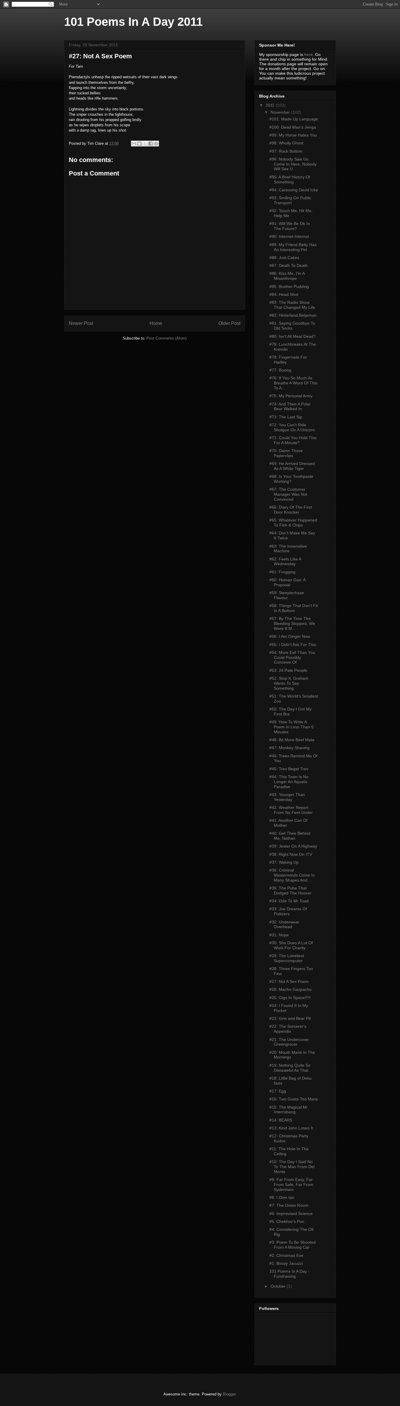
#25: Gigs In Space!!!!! (290, 997)
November (281, 112)
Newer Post (81, 323)
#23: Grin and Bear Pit (290, 1018)
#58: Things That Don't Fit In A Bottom (293, 608)
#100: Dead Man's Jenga (292, 127)
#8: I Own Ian (281, 1197)
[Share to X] (145, 143)
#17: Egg (277, 1091)
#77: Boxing (280, 370)
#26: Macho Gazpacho (290, 989)
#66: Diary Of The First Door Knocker (290, 509)
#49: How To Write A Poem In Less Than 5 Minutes (291, 727)
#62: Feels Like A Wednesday (285, 561)
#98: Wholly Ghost (286, 143)
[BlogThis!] (139, 143)
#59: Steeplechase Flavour (286, 595)
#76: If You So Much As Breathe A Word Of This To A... (293, 383)
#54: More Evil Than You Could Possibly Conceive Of (292, 657)
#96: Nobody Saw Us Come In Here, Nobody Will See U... (293, 164)
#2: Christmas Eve (286, 1255)
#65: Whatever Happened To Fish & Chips (293, 522)
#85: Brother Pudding (289, 286)
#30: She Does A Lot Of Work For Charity (291, 945)
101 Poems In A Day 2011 (133, 21)
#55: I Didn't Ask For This (292, 644)
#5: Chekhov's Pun (286, 1221)
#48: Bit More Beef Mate (291, 739)
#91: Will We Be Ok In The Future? (289, 226)
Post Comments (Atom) (166, 338)
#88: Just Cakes (284, 257)
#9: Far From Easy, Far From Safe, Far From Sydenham (291, 1184)
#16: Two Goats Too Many (293, 1099)
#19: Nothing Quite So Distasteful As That (289, 1068)
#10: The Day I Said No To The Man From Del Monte (291, 1166)
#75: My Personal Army (290, 395)
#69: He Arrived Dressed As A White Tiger (292, 466)
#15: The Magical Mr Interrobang (288, 1109)
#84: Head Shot (283, 294)
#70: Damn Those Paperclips (286, 453)
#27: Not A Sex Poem (289, 981)
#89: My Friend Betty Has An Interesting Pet (293, 247)
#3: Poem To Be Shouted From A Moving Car (292, 1245)
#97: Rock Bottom (285, 151)
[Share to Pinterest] (156, 143)
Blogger (229, 1394)
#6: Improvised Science (291, 1213)
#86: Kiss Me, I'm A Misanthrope (287, 276)
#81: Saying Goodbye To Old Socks (292, 325)
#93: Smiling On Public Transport (290, 200)
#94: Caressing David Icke (293, 190)
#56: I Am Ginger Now (289, 636)
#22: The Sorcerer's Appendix (287, 1029)
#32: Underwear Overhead (284, 924)
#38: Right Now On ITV (290, 854)
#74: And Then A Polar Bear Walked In (290, 406)
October (279, 1286)
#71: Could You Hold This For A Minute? (293, 440)
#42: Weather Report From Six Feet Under (291, 810)
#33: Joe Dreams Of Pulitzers (288, 911)
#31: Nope (279, 935)
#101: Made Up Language (293, 119)
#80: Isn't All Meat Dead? (292, 336)
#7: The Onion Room (288, 1205)
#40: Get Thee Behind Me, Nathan (289, 836)
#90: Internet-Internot (289, 236)
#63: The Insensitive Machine (288, 548)
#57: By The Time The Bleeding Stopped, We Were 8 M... (292, 623)
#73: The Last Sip (285, 417)
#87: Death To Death (288, 265)
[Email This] (134, 143)
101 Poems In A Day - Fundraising (289, 1274)
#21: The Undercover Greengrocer (289, 1042)
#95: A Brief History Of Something (289, 179)
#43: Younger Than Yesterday (287, 797)
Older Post (229, 323)
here (308, 54)
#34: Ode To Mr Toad (289, 901)
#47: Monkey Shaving (289, 747)
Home (156, 323)
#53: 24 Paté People (288, 670)
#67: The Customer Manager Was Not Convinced (288, 494)
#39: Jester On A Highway (293, 846)
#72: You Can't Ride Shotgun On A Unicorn (292, 427)
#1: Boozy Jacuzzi (286, 1263)
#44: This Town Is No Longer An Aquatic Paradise (288, 781)
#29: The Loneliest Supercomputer (286, 958)
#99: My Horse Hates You (293, 135)
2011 (271, 105)
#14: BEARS (280, 1120)
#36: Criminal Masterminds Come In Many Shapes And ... (292, 875)
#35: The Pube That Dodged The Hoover (290, 890)
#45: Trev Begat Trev (288, 768)
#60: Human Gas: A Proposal (287, 582)
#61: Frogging (282, 572)
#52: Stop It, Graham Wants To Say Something (288, 683)
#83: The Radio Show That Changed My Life (292, 305)
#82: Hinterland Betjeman (293, 315)
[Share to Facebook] (150, 143)
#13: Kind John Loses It (291, 1128)
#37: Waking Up (284, 862)
